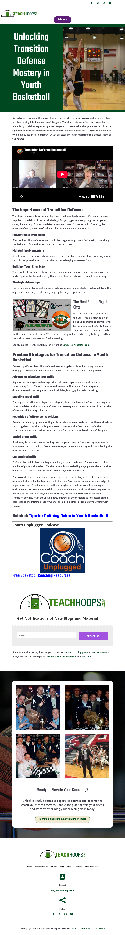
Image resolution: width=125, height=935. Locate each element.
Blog (69, 867)
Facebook (51, 657)
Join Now (62, 19)
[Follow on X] (97, 3)
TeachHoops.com (100, 652)
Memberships (41, 867)
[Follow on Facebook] (91, 3)
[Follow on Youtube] (110, 3)
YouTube (86, 657)
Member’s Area (92, 867)
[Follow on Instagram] (104, 3)
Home (29, 867)
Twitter (60, 657)
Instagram (71, 657)
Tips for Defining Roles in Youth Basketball (68, 515)
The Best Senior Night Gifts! (90, 305)
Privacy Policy (98, 928)
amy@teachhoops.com (63, 891)
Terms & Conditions (80, 928)
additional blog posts (77, 652)
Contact (78, 867)
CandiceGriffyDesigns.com (75, 345)
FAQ (62, 867)
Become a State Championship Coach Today (62, 819)
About (54, 867)
